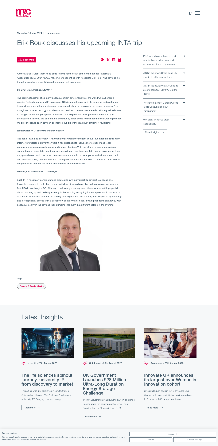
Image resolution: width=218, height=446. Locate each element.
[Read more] (48, 343)
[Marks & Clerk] (23, 16)
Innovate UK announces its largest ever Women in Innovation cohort (170, 379)
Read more (30, 407)
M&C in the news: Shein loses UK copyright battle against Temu (160, 75)
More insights (152, 132)
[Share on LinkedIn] (113, 60)
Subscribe (28, 59)
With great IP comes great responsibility (156, 121)
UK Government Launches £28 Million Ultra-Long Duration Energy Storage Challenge (104, 384)
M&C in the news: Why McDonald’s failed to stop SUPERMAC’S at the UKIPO (160, 89)
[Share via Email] (102, 60)
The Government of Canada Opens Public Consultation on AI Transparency (160, 106)
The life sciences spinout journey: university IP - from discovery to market (47, 379)
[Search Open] (190, 13)
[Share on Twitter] (108, 60)
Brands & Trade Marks (31, 286)
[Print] (119, 60)
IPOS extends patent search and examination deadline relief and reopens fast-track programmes (159, 60)
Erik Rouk (97, 77)
